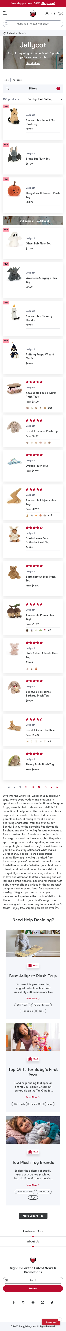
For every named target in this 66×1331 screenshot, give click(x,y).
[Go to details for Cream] (31, 442)
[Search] (6, 23)
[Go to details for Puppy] (31, 668)
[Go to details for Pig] (27, 668)
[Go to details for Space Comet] (36, 515)
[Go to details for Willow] (36, 442)
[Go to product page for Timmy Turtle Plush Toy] (14, 764)
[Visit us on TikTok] (52, 1302)
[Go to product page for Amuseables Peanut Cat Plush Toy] (14, 122)
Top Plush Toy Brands (33, 1162)
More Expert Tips (33, 1215)
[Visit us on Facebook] (14, 1302)
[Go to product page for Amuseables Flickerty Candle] (14, 318)
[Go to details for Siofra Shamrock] (40, 630)
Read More (33, 63)
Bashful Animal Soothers (40, 730)
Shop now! (48, 3)
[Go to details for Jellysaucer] (31, 515)
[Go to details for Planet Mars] (40, 515)
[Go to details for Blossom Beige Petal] (49, 442)
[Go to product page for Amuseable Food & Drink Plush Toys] (14, 395)
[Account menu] (47, 13)
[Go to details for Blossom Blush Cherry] (40, 442)
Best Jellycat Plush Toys (33, 976)
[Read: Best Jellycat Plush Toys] (33, 943)
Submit (33, 1288)
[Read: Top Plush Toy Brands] (33, 1129)
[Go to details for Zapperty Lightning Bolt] (27, 515)
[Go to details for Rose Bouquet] (44, 630)
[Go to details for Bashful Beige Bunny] (36, 741)
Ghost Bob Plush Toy (38, 243)
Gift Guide (22, 1005)
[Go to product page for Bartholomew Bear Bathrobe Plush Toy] (14, 540)
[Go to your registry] (53, 13)
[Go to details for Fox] (36, 668)
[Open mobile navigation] (5, 13)
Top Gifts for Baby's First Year (33, 1072)
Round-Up (28, 1011)
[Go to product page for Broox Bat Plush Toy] (14, 159)
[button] (34, 382)
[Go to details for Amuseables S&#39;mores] (27, 408)
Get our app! (50, 1322)
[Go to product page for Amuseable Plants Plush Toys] (14, 617)
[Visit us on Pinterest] (42, 1302)
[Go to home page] (33, 13)
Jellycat (30, 115)
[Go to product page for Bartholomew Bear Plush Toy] (14, 578)
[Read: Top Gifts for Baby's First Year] (33, 1036)
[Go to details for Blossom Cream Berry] (44, 442)
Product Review (41, 1005)
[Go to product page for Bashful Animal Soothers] (14, 730)
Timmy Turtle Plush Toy (40, 764)
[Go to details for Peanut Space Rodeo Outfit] (40, 408)
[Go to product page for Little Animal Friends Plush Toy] (14, 655)
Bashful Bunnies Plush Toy (42, 431)
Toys (41, 1011)
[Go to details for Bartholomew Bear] (27, 741)
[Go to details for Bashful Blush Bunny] (44, 741)
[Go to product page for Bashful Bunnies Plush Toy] (14, 431)
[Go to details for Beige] (27, 442)
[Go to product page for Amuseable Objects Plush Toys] (14, 502)
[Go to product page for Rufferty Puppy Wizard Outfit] (14, 356)
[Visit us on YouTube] (33, 1302)
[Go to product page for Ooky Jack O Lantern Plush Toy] (14, 195)
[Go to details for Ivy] (36, 630)
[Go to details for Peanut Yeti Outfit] (36, 408)
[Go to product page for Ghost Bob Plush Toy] (14, 243)
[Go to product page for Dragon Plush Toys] (14, 466)
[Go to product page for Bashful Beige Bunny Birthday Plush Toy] (14, 693)
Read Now (31, 998)
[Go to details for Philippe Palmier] (44, 408)
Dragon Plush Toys (37, 465)
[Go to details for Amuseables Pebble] (44, 515)
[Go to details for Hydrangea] (31, 630)
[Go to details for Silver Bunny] (40, 741)
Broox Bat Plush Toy (38, 158)
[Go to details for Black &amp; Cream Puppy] (31, 741)
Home (6, 80)
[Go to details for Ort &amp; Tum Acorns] (27, 630)
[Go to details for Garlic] (31, 408)
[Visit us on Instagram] (23, 1302)
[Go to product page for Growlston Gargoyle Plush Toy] (14, 280)
